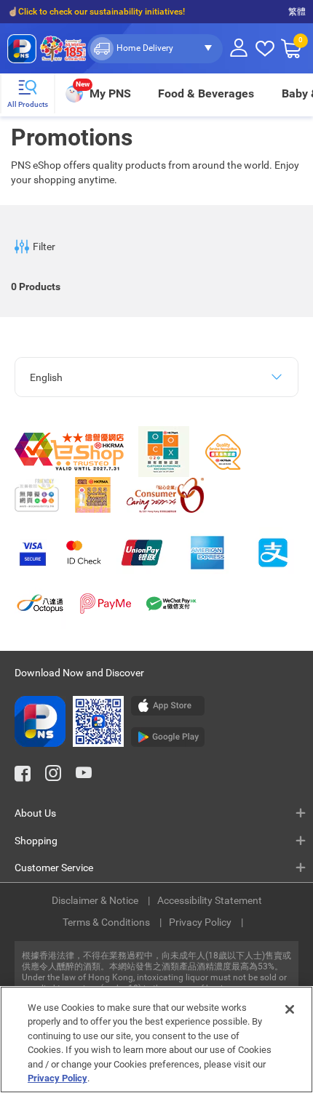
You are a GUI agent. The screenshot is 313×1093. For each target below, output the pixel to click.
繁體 (297, 12)
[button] (155, 48)
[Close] (290, 1009)
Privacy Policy (201, 922)
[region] (156, 1039)
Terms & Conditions (107, 922)
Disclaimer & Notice (96, 900)
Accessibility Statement (209, 900)
